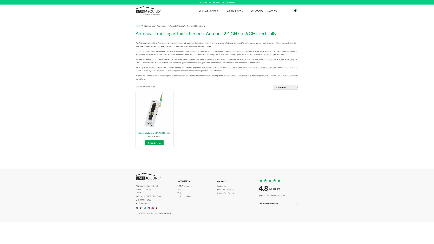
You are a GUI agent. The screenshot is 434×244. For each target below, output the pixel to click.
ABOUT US (272, 11)
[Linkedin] (148, 208)
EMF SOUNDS (257, 11)
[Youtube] (152, 208)
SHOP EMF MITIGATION (209, 11)
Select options (154, 143)
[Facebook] (137, 208)
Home (138, 26)
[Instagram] (145, 208)
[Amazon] (156, 208)
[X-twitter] (141, 208)
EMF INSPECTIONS (235, 11)
